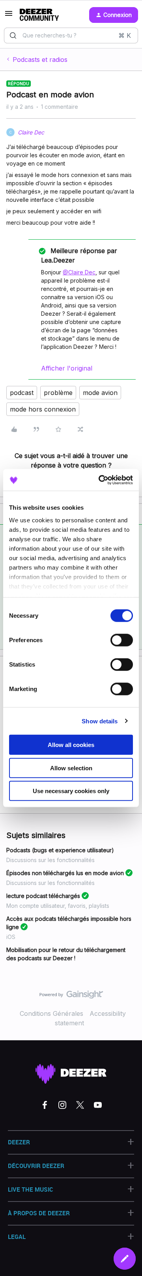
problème (58, 393)
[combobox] (71, 35)
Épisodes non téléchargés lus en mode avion (65, 873)
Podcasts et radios (40, 59)
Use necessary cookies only (71, 791)
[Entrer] (13, 35)
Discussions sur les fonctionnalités (50, 860)
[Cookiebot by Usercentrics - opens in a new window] (100, 480)
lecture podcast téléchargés (43, 895)
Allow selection (71, 767)
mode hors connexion (43, 409)
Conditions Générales (51, 1013)
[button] (8, 16)
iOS (10, 936)
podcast (22, 393)
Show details (100, 720)
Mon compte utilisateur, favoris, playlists (57, 905)
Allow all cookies (71, 744)
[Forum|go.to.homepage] (39, 15)
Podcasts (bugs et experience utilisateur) (60, 850)
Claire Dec (31, 132)
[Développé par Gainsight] (71, 996)
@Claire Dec (79, 272)
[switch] (121, 640)
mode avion (100, 393)
